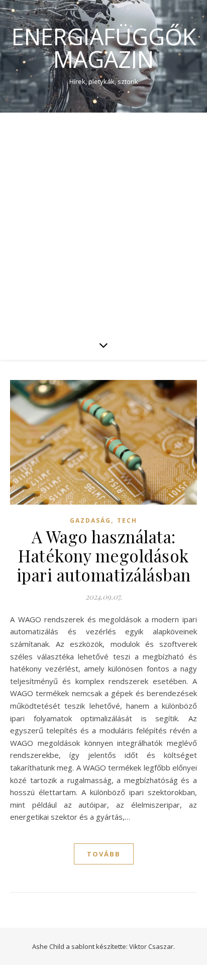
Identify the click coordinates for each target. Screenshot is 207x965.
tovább (104, 853)
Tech (127, 520)
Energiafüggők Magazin (104, 47)
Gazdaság (90, 520)
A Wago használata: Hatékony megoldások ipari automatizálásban (104, 555)
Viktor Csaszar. (152, 946)
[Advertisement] (103, 221)
